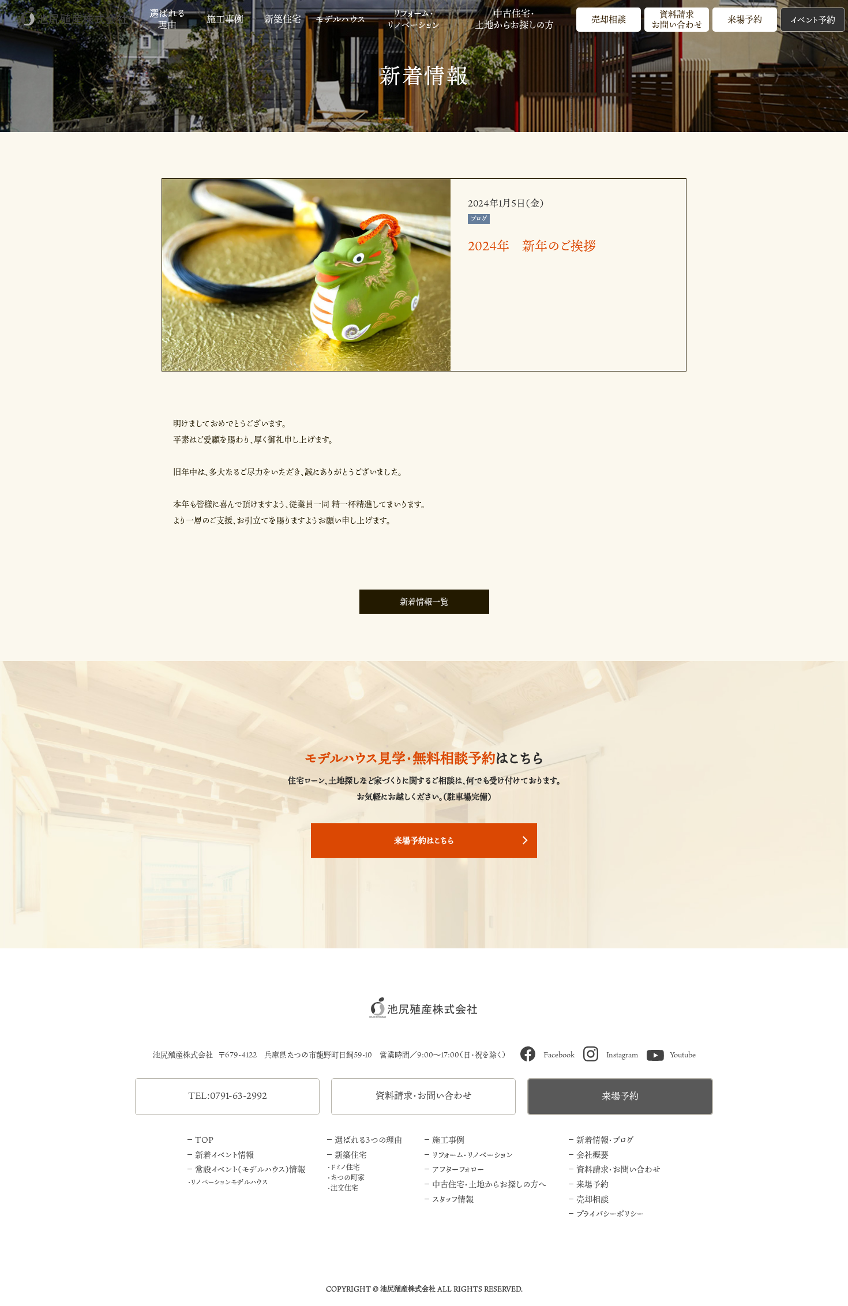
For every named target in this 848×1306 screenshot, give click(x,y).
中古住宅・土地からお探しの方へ (489, 1184)
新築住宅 (282, 19)
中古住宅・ (514, 19)
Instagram (622, 1054)
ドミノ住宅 (345, 1167)
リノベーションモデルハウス (229, 1182)
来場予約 (744, 19)
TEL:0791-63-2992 (227, 1095)
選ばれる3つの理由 (368, 1140)
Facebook (559, 1054)
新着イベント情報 (224, 1155)
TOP (204, 1140)
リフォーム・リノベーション (472, 1155)
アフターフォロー (458, 1169)
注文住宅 (344, 1188)
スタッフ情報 (453, 1199)
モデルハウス (340, 19)
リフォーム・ (413, 19)
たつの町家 (348, 1177)
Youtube (683, 1054)
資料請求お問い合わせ (677, 19)
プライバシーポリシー (610, 1213)
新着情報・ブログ (604, 1140)
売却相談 (608, 19)
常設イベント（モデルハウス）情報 (250, 1169)
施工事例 (225, 19)
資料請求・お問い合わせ (424, 1095)
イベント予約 (812, 19)
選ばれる (167, 19)
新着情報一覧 (424, 601)
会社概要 (592, 1155)
